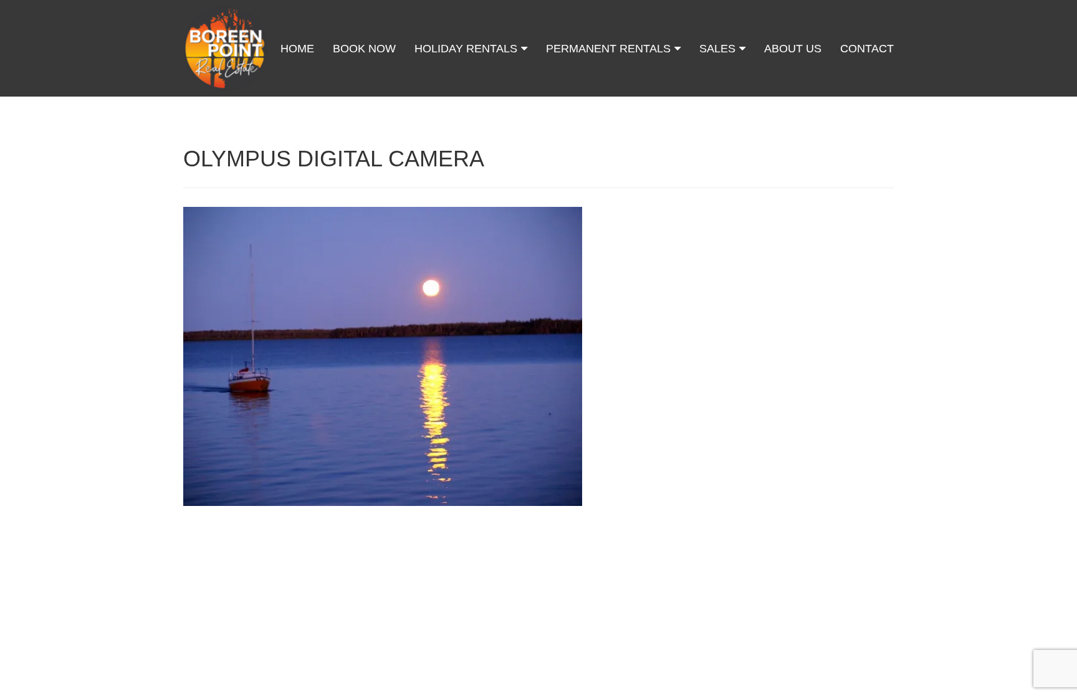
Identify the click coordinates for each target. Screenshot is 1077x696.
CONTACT (867, 48)
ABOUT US (792, 48)
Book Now (364, 48)
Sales (719, 48)
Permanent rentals (610, 48)
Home (297, 48)
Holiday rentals (467, 48)
